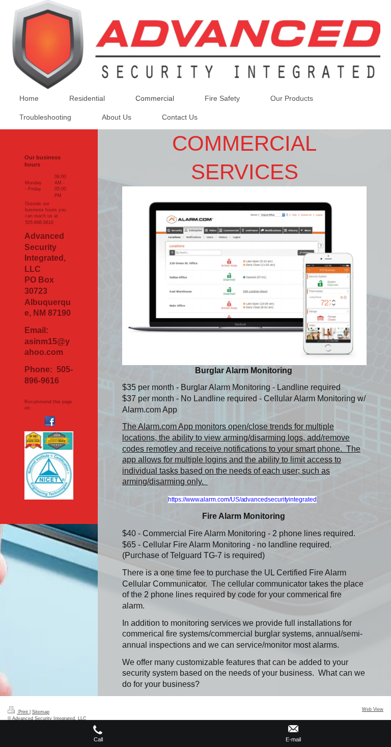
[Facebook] (50, 421)
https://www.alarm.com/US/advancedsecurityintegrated (242, 499)
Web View (372, 709)
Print (23, 712)
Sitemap (40, 712)
